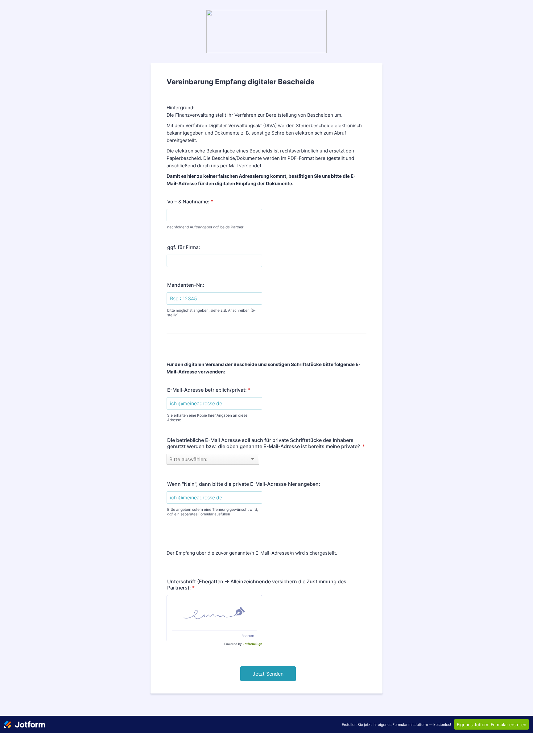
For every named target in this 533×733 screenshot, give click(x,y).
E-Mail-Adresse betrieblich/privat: (208, 390)
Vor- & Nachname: (190, 201)
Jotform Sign (252, 644)
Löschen (246, 635)
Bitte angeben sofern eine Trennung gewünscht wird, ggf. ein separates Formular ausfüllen (212, 511)
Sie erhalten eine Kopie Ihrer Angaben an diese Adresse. (207, 417)
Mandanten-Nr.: (186, 285)
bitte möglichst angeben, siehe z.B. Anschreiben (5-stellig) (211, 312)
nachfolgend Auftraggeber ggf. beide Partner (205, 227)
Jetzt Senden (268, 674)
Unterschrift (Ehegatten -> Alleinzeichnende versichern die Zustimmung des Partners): (256, 584)
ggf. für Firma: (183, 247)
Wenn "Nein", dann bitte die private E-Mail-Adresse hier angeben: (243, 484)
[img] (214, 613)
